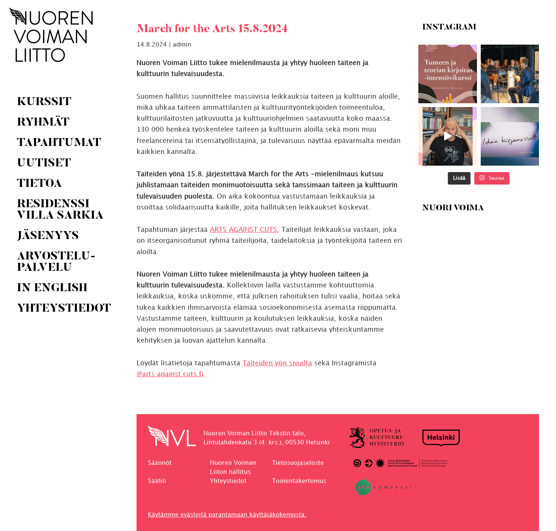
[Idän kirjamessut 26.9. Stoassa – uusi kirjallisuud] (509, 136)
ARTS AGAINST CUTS (243, 230)
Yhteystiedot (228, 481)
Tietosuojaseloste (298, 463)
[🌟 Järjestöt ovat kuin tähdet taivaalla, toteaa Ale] (447, 136)
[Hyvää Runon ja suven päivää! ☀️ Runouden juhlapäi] (509, 74)
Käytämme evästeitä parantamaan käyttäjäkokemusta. (227, 515)
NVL (51, 35)
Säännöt (160, 463)
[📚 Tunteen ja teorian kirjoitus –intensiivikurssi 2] (447, 74)
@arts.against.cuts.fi (170, 374)
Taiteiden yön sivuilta (277, 363)
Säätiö (157, 481)
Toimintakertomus (299, 481)
